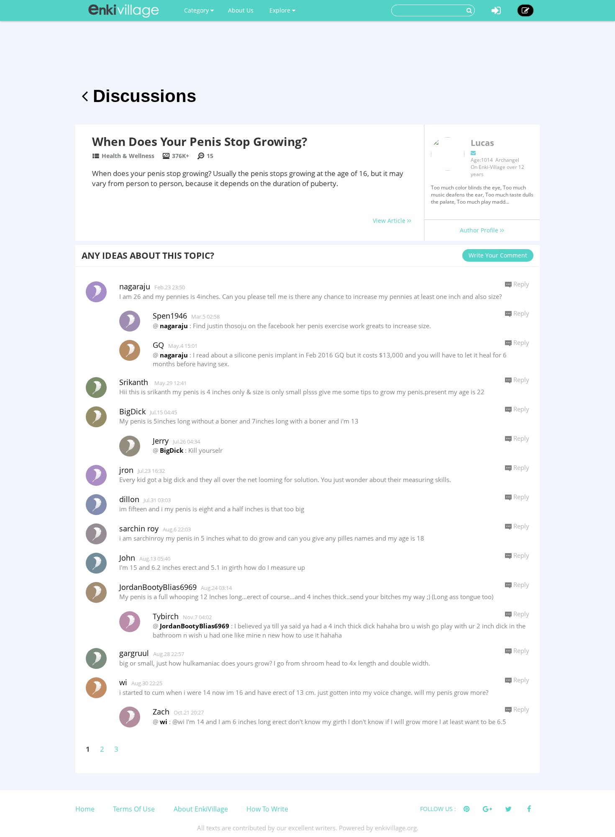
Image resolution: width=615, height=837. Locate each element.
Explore (280, 10)
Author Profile (480, 230)
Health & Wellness (128, 156)
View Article (390, 221)
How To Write (267, 809)
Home (85, 809)
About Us (241, 10)
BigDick (171, 450)
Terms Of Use (134, 809)
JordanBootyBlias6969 (194, 626)
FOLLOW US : (438, 809)
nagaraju (174, 326)
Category (197, 10)
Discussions (142, 96)
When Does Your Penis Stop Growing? (199, 141)
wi (163, 721)
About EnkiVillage (201, 809)
